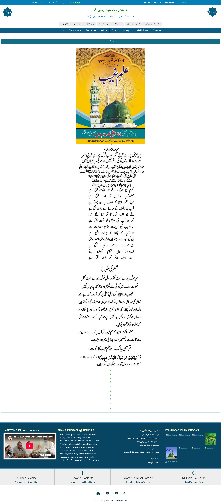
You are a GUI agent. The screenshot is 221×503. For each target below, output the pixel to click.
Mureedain (157, 30)
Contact (184, 2)
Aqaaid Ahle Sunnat (141, 30)
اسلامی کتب (117, 23)
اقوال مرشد (64, 23)
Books (114, 30)
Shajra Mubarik (75, 30)
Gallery (126, 30)
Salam (158, 2)
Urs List (147, 2)
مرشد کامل (77, 23)
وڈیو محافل (90, 23)
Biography (171, 2)
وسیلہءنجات (103, 23)
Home (62, 30)
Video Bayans (91, 30)
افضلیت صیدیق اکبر (153, 23)
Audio (103, 30)
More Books (173, 461)
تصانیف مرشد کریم (133, 23)
